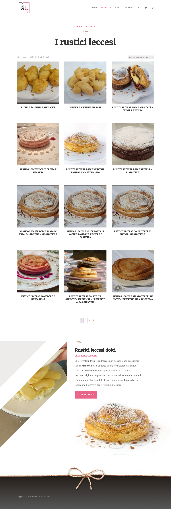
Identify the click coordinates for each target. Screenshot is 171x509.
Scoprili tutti (84, 394)
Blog (140, 8)
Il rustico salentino (124, 8)
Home (94, 8)
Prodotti (105, 8)
